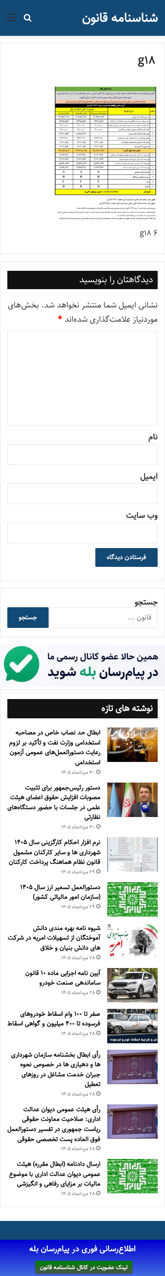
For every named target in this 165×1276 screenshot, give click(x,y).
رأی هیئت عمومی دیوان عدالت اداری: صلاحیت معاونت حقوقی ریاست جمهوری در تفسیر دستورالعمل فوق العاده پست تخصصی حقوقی (53, 1124)
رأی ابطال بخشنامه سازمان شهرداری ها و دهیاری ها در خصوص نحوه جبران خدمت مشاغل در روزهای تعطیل (55, 1070)
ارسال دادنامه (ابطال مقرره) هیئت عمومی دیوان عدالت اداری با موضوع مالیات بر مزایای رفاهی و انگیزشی (54, 1174)
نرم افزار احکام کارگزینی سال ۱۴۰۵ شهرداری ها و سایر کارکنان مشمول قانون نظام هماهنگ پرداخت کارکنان (54, 852)
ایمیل (149, 476)
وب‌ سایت (142, 515)
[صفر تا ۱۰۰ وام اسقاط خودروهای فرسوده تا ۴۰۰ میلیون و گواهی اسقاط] (132, 1026)
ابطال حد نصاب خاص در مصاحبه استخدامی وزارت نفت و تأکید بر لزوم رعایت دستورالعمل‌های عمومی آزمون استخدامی (54, 747)
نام (153, 437)
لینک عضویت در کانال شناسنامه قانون (84, 1267)
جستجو (146, 602)
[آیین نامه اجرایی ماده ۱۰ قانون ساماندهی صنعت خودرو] (132, 985)
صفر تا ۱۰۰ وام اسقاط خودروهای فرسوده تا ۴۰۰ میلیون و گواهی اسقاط (53, 1019)
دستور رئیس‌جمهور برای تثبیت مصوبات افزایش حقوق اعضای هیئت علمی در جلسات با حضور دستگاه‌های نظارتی (53, 803)
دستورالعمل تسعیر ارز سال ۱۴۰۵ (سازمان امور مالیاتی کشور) (60, 892)
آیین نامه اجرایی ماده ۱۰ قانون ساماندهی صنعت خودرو (62, 978)
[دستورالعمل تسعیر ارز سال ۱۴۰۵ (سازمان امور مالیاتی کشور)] (132, 899)
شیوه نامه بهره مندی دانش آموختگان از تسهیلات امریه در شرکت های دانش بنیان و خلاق (54, 938)
